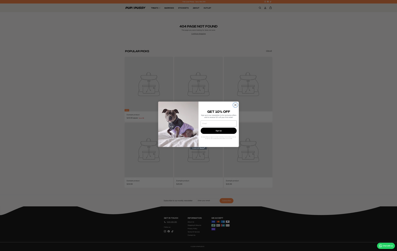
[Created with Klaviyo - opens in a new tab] (198, 148)
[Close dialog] (235, 105)
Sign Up (219, 131)
